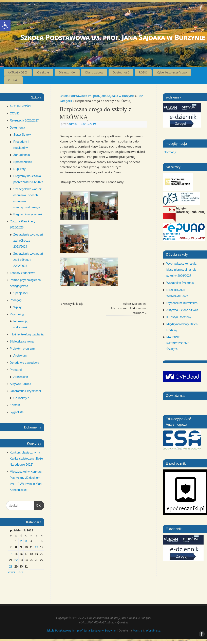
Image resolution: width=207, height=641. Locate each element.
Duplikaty (19, 169)
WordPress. (153, 630)
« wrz (11, 572)
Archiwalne (20, 376)
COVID (14, 113)
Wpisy (17, 307)
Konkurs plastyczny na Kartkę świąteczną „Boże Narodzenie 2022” (26, 458)
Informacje (170, 152)
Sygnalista (16, 412)
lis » (20, 572)
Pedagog (15, 300)
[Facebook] (201, 9)
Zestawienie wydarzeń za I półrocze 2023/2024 (28, 240)
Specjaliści (20, 293)
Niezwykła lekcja (71, 304)
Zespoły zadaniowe (22, 272)
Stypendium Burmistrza (181, 303)
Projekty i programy (23, 348)
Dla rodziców (94, 72)
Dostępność (121, 72)
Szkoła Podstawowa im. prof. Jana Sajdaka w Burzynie (112, 37)
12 (36, 547)
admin (73, 124)
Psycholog (17, 314)
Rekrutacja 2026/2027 (24, 120)
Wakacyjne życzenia (180, 282)
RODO (143, 72)
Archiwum (20, 355)
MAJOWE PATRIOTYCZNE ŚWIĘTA (177, 343)
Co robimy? (21, 398)
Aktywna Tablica (20, 383)
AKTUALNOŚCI (17, 72)
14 (10, 553)
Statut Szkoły (22, 134)
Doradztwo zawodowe (24, 362)
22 (16, 560)
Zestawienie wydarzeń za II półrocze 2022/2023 (28, 259)
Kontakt (13, 80)
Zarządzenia (21, 154)
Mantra (137, 630)
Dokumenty (17, 127)
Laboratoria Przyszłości (25, 391)
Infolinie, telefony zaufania (26, 334)
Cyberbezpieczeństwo (172, 72)
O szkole (43, 72)
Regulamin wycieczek (27, 214)
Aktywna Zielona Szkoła (182, 310)
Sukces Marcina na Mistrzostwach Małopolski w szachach (129, 308)
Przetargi (16, 369)
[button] (5, 25)
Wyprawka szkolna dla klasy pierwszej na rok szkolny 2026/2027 (181, 269)
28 (10, 566)
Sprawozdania (22, 161)
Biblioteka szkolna (22, 341)
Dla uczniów (67, 72)
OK (37, 505)
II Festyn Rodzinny (178, 317)
